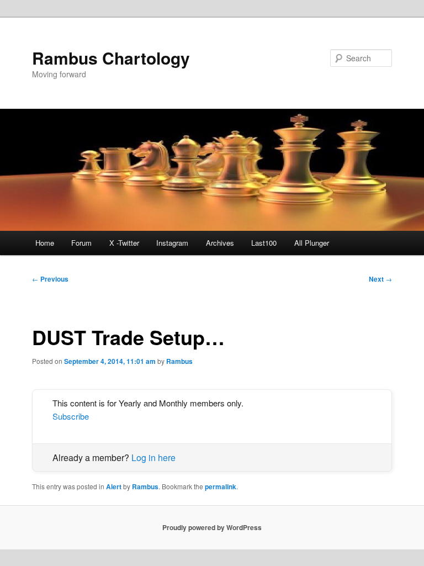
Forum (81, 242)
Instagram (172, 242)
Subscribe (70, 416)
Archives (220, 242)
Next (380, 279)
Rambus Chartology (111, 58)
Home (44, 242)
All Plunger (311, 242)
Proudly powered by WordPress (212, 527)
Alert (113, 486)
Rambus (179, 361)
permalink (220, 486)
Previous (50, 279)
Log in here (153, 457)
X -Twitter (124, 242)
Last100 (264, 242)
